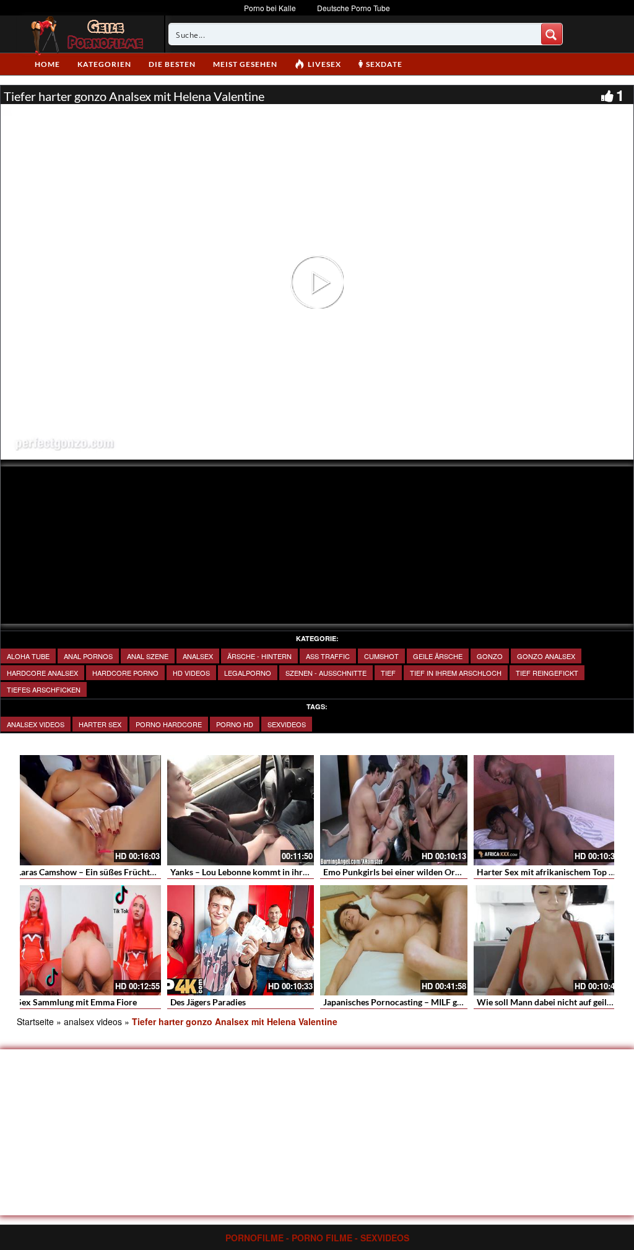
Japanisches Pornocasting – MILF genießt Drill (412, 1002)
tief (388, 673)
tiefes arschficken (43, 689)
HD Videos (191, 673)
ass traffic (328, 656)
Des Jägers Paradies (208, 1002)
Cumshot (381, 656)
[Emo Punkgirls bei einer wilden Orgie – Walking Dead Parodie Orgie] (393, 810)
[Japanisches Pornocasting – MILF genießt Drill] (393, 940)
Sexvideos (286, 724)
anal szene (147, 656)
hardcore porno (125, 673)
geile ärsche (437, 656)
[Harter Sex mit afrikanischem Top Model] (547, 810)
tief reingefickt (547, 673)
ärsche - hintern (259, 656)
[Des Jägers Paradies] (241, 940)
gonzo (490, 656)
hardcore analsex (42, 673)
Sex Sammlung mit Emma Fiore (77, 1002)
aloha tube (28, 656)
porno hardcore (169, 724)
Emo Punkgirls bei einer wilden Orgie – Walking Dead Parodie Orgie (453, 872)
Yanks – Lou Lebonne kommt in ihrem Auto (253, 872)
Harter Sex (100, 724)
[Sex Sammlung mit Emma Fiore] (87, 940)
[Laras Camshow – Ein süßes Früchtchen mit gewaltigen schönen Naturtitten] (87, 810)
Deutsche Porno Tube (353, 7)
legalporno (247, 673)
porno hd (234, 724)
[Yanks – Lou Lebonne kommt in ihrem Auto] (241, 810)
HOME (47, 64)
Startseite (35, 1021)
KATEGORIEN (104, 64)
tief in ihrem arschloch (456, 673)
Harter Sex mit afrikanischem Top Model (555, 872)
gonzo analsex (546, 656)
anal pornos (88, 656)
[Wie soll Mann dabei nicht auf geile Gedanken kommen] (547, 940)
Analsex (198, 656)
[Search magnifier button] (551, 34)
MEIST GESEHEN (245, 64)
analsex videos (35, 724)
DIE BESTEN (172, 64)
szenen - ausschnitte (326, 673)
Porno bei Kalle (270, 7)
